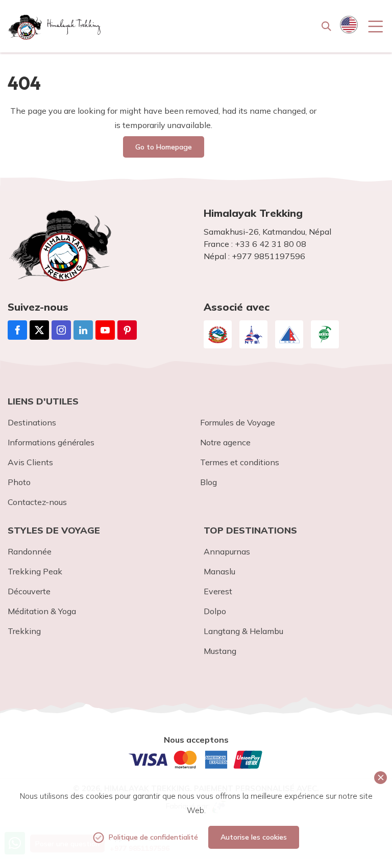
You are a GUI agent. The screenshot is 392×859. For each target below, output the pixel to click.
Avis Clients (30, 462)
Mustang (220, 651)
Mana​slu (219, 571)
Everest (218, 591)
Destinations (32, 422)
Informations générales (51, 442)
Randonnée (30, 551)
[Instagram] (61, 330)
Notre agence (225, 442)
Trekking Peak (35, 571)
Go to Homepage (163, 146)
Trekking (24, 631)
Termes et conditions (239, 462)
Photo (19, 482)
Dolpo (215, 611)
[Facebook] (17, 330)
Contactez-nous (37, 502)
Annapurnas (227, 551)
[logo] (98, 245)
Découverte (29, 591)
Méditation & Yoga (42, 611)
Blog (208, 482)
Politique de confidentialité (153, 837)
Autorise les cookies (253, 837)
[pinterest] (127, 330)
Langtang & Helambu (243, 631)
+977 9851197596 (268, 256)
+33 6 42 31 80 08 (270, 244)
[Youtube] (105, 330)
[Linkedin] (83, 330)
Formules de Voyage (237, 422)
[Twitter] (39, 330)
